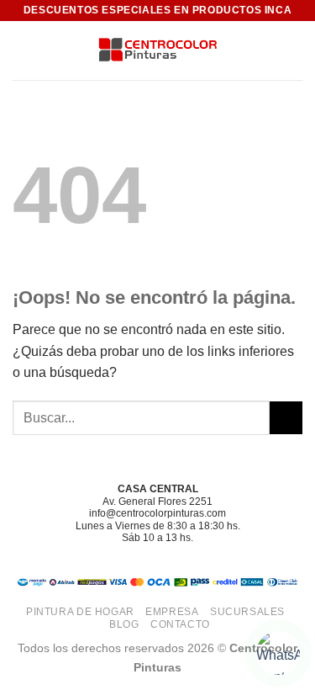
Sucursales (247, 612)
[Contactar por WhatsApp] (278, 653)
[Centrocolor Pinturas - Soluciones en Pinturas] (158, 50)
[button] (23, 50)
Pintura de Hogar (80, 612)
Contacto (180, 624)
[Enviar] (286, 417)
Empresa (171, 612)
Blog (124, 624)
